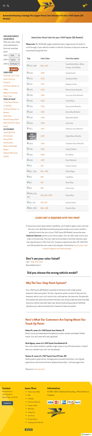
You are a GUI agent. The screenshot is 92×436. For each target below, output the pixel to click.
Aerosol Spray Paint (11, 119)
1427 (46, 66)
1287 (42, 84)
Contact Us (7, 403)
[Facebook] (26, 429)
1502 (42, 149)
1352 (46, 171)
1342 (42, 112)
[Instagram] (31, 429)
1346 (42, 117)
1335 (42, 101)
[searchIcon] (8, 6)
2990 (50, 195)
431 (42, 182)
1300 (42, 95)
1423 (42, 136)
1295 (42, 90)
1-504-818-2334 (36, 262)
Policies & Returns (34, 402)
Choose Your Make (34, 392)
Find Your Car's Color (11, 75)
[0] (84, 7)
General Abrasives (10, 153)
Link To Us (31, 416)
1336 (42, 106)
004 (42, 66)
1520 (42, 160)
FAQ (29, 395)
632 (45, 202)
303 (42, 166)
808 (42, 208)
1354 (42, 123)
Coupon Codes (32, 405)
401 (42, 171)
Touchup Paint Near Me (35, 422)
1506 (42, 155)
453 (42, 202)
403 (42, 177)
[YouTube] (29, 429)
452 (42, 195)
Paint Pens (7, 116)
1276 (42, 78)
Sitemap (30, 399)
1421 (42, 129)
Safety (6, 156)
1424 (42, 143)
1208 (46, 208)
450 (42, 188)
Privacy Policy (32, 419)
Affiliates (31, 409)
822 (45, 195)
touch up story (39, 369)
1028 (42, 73)
